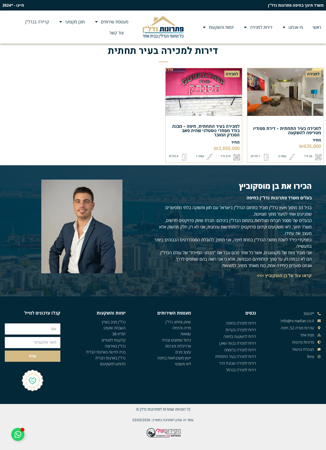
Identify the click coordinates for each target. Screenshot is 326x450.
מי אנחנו (296, 27)
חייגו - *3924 (13, 5)
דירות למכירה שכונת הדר (237, 363)
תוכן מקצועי (75, 22)
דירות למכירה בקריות (241, 329)
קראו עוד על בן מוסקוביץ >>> (284, 275)
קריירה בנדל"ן (37, 22)
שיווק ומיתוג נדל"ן (178, 322)
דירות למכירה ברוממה (240, 349)
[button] (313, 74)
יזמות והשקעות (221, 27)
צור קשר (116, 33)
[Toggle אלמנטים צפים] (17, 434)
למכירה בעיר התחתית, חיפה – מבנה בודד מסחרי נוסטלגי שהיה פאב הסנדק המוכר (206, 130)
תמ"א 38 (119, 333)
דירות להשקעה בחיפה (239, 336)
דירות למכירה (261, 27)
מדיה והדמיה (181, 328)
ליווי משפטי (183, 364)
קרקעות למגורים (114, 340)
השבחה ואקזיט (115, 328)
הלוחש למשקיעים (113, 364)
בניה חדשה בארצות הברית (106, 352)
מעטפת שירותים (114, 22)
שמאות (186, 333)
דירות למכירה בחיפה (241, 323)
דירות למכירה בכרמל (241, 369)
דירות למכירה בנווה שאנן (237, 343)
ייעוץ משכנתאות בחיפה (174, 358)
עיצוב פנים (183, 352)
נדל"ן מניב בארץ (114, 322)
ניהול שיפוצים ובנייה (176, 340)
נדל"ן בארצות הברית (110, 358)
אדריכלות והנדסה (178, 346)
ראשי (317, 27)
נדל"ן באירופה (115, 346)
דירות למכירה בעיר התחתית (235, 356)
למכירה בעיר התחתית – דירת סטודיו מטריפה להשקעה (287, 130)
